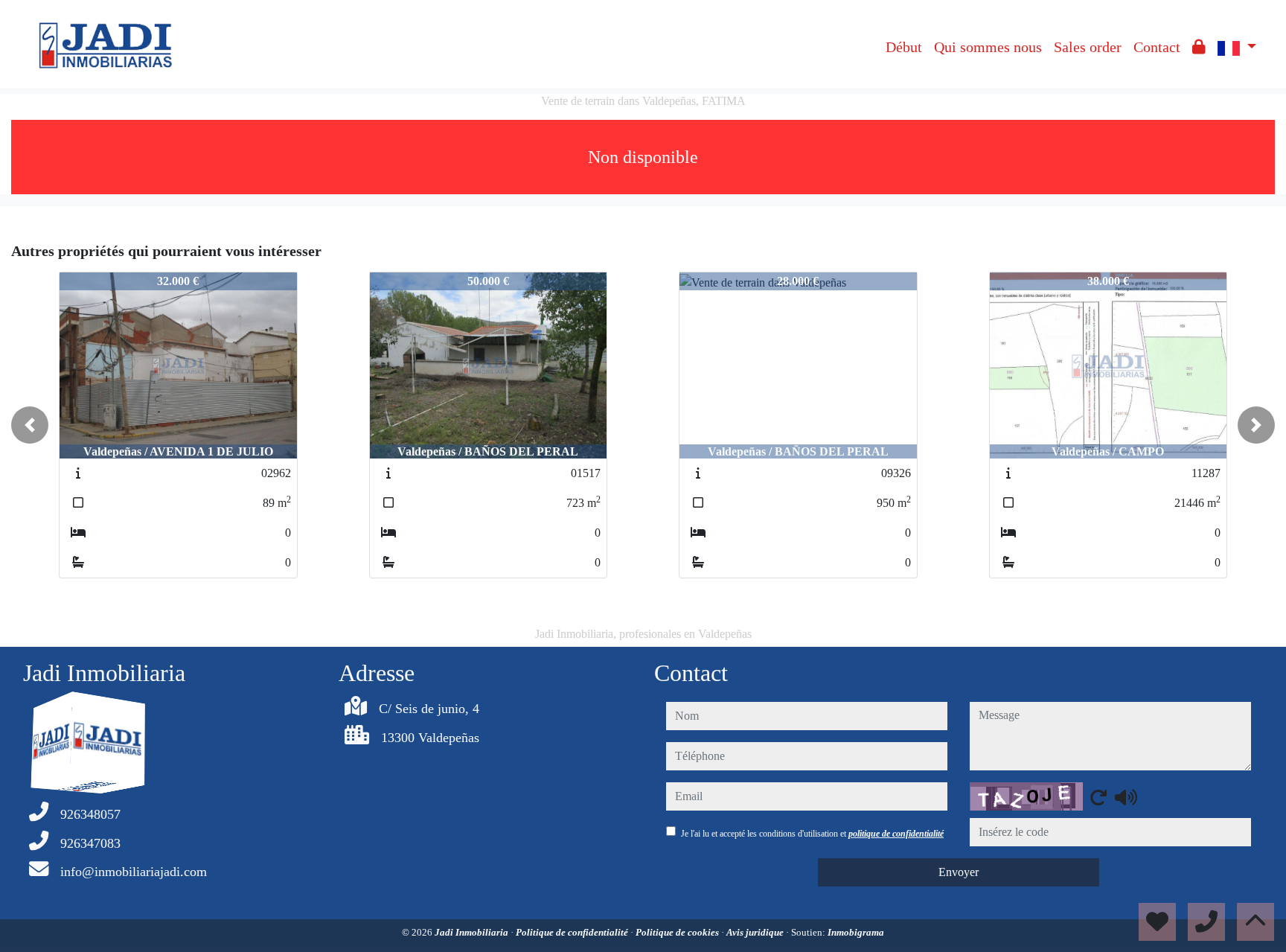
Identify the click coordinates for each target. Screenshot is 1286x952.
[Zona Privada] (1199, 47)
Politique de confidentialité (573, 932)
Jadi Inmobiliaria (473, 932)
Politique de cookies (678, 932)
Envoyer (958, 872)
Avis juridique (756, 932)
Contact (1156, 47)
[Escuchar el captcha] (1126, 797)
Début (904, 47)
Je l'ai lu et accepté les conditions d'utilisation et (812, 833)
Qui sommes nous (988, 47)
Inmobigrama (856, 932)
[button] (29, 425)
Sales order (1088, 47)
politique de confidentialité (896, 833)
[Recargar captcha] (1098, 797)
